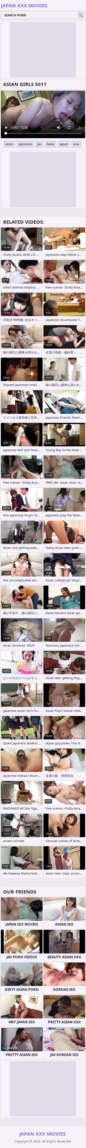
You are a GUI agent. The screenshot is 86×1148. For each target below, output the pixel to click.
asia (76, 144)
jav (39, 144)
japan (64, 144)
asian (9, 144)
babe (50, 144)
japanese (25, 144)
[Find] (81, 15)
